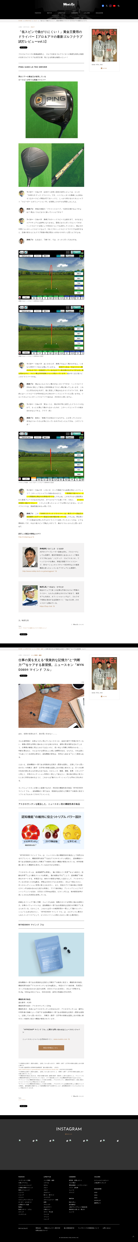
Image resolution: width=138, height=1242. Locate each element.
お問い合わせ (107, 1228)
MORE (105, 68)
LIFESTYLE (61, 13)
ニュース (21, 1192)
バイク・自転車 (73, 1187)
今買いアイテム (23, 1182)
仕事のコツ (47, 1209)
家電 (45, 1202)
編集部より (97, 1203)
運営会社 (38, 1228)
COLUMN (87, 13)
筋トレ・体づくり (49, 1195)
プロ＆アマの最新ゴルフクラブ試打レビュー (35, 628)
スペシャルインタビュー (101, 1180)
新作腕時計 (72, 1204)
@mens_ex (68, 1134)
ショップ (21, 1195)
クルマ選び (72, 1182)
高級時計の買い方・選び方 (77, 1209)
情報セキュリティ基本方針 (52, 1228)
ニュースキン (22, 1099)
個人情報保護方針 (69, 1228)
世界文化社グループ (41, 1230)
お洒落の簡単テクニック (25, 1187)
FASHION (38, 13)
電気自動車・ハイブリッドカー (78, 1185)
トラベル (46, 1182)
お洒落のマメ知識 (23, 1204)
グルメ (46, 1187)
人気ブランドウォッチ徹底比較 (78, 1207)
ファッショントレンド (25, 1185)
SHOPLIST (97, 1200)
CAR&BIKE (74, 13)
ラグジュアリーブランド (25, 1199)
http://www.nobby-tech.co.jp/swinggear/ (39, 571)
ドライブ (71, 1192)
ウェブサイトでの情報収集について (88, 1228)
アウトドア (47, 1204)
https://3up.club (46, 606)
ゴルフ (35, 20)
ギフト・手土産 (48, 1212)
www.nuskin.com (61, 1039)
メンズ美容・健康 (38, 649)
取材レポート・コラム (25, 1209)
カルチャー (47, 1192)
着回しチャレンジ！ (24, 1190)
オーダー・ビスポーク (25, 1202)
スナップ (21, 1212)
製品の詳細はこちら (50, 1048)
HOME (20, 20)
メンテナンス (22, 1214)
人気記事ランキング (100, 1182)
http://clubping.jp (25, 537)
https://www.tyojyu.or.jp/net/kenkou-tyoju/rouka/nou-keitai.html (38, 1069)
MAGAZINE (99, 13)
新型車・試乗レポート (75, 1180)
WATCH (49, 13)
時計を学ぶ (72, 1202)
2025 (95, 1192)
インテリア (47, 1197)
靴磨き (20, 1207)
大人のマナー (48, 1207)
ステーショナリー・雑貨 (51, 1199)
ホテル (46, 1185)
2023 (95, 1197)
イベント (21, 1197)
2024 (95, 1195)
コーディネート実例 (24, 1180)
